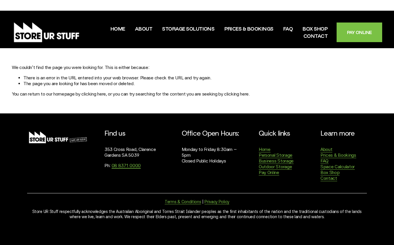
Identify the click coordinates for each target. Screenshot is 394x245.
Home (117, 28)
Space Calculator (337, 166)
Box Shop (315, 28)
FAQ (288, 28)
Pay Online (269, 172)
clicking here (93, 94)
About (143, 28)
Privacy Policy (216, 201)
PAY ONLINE (359, 32)
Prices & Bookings (248, 28)
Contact (315, 36)
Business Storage (276, 161)
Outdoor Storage (275, 166)
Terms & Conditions (183, 201)
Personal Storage (275, 155)
